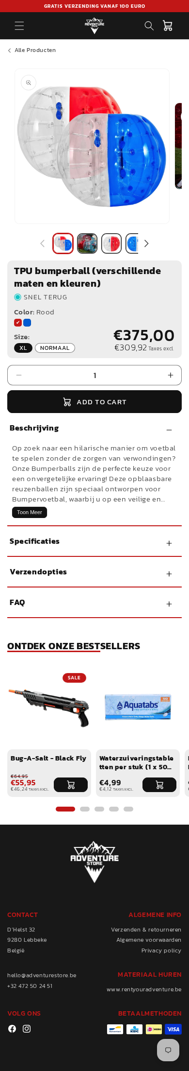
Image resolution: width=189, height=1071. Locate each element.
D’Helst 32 (21, 929)
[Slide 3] (99, 809)
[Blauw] (27, 323)
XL (25, 348)
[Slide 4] (114, 809)
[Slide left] (42, 243)
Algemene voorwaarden (149, 939)
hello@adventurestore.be (42, 975)
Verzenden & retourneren (146, 929)
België (16, 950)
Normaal (57, 348)
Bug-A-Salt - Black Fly (48, 758)
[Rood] (18, 323)
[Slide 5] (128, 809)
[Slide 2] (85, 809)
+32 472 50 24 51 (30, 986)
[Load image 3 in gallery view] (111, 243)
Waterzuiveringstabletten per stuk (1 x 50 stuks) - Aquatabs (136, 763)
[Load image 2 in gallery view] (87, 243)
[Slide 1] (65, 809)
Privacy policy (162, 950)
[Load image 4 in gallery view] (135, 243)
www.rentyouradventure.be (144, 989)
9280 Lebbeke (27, 939)
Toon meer (29, 512)
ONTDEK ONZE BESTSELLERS (74, 646)
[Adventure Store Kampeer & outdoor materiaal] (94, 25)
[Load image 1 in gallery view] (63, 243)
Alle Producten (35, 50)
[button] (19, 25)
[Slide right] (146, 243)
